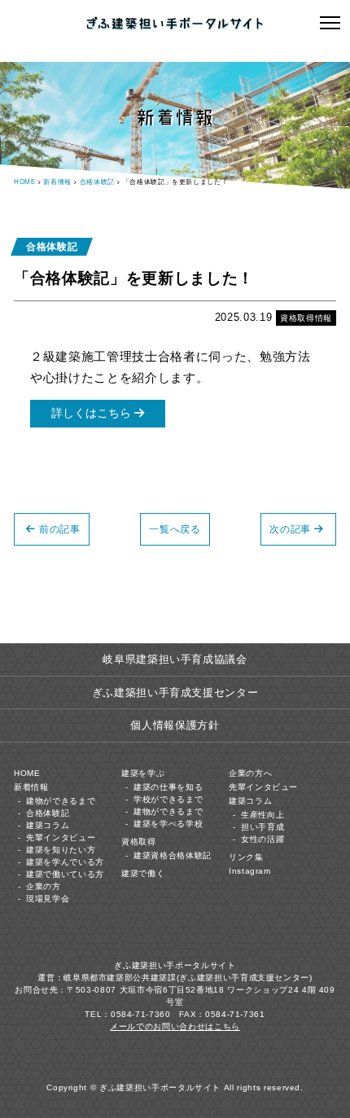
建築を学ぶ (142, 773)
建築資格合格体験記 (172, 855)
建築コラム (47, 825)
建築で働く (142, 873)
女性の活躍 (262, 839)
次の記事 (290, 529)
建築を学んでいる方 (65, 861)
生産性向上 (262, 814)
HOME (25, 182)
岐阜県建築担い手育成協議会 (175, 659)
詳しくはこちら (92, 412)
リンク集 (246, 857)
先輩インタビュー (60, 837)
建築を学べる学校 (168, 823)
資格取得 (138, 841)
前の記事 (60, 529)
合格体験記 (97, 182)
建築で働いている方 (65, 874)
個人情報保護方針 (174, 725)
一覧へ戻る (174, 529)
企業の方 (43, 886)
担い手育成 (262, 826)
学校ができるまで (168, 799)
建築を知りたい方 (60, 849)
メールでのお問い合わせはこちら (175, 1026)
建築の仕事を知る (168, 787)
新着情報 (57, 182)
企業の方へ (250, 773)
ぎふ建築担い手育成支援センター (175, 692)
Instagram (250, 870)
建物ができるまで (60, 800)
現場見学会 (47, 898)
